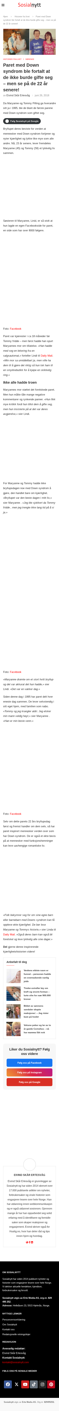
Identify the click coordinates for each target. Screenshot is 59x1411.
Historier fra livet (22, 16)
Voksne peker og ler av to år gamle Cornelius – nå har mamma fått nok (37, 1029)
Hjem (5, 16)
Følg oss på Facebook (29, 1062)
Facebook (15, 328)
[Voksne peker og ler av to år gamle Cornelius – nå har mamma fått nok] (13, 1029)
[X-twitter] (16, 1384)
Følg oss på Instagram (29, 1072)
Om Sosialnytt (11, 1272)
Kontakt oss (8, 1329)
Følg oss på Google (29, 1082)
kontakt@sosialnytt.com (15, 1362)
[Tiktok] (34, 1384)
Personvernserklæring (13, 1319)
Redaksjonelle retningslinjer (16, 1334)
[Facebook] (8, 1384)
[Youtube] (25, 1384)
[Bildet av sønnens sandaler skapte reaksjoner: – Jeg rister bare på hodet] (13, 1011)
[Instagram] (42, 1384)
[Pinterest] (51, 1384)
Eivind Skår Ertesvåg (18, 95)
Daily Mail (46, 355)
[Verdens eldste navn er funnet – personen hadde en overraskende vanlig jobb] (13, 976)
